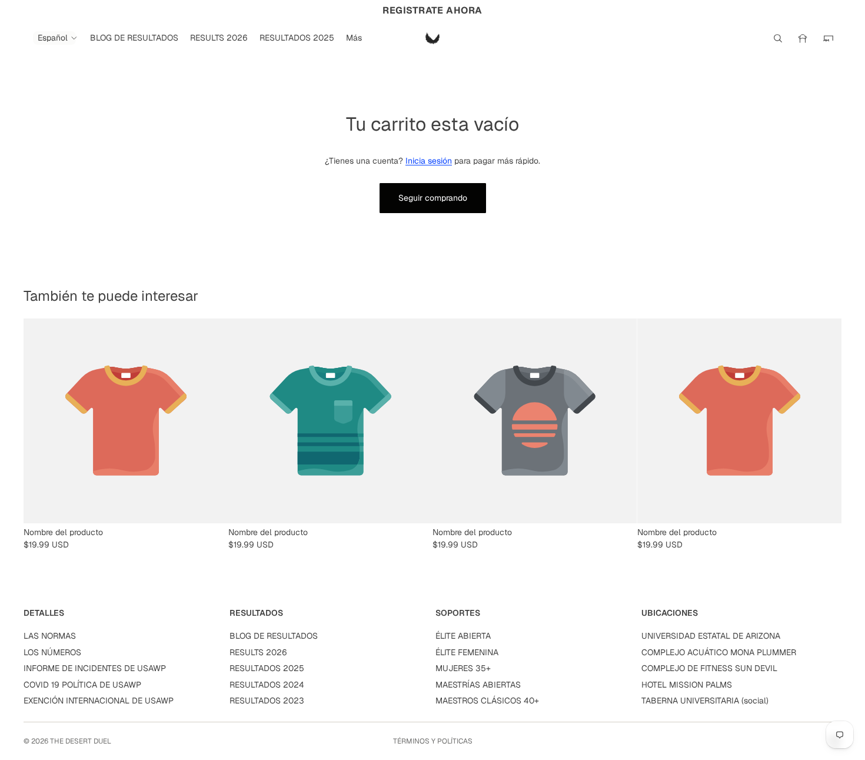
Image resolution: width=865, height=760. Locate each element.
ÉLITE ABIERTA (463, 635)
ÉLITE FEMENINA (466, 652)
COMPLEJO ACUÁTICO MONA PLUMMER (718, 652)
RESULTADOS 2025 (266, 668)
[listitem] (354, 38)
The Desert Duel (80, 741)
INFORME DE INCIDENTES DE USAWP (95, 668)
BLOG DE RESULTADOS (273, 635)
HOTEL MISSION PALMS (686, 684)
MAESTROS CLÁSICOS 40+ (487, 700)
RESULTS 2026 (258, 652)
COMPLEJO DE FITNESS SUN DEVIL (709, 668)
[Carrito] (828, 38)
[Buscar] (778, 38)
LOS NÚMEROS (52, 652)
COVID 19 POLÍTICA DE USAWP (82, 684)
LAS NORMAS (50, 635)
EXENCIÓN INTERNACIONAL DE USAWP (99, 700)
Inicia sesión (428, 160)
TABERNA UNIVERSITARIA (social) (704, 700)
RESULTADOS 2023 (266, 700)
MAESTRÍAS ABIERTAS (478, 684)
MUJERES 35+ (463, 668)
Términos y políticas (433, 741)
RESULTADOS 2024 (266, 684)
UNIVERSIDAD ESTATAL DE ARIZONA (710, 635)
